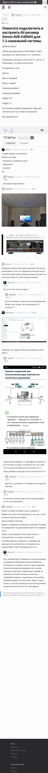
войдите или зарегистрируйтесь (31, 595)
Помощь (14, 771)
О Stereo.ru (15, 747)
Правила (14, 768)
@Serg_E (20, 177)
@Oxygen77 (22, 476)
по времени (24, 143)
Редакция (14, 754)
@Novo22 (21, 282)
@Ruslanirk (21, 552)
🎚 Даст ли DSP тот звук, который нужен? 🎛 (19, 2)
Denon (5, 23)
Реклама (14, 757)
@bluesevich (22, 294)
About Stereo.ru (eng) (18, 750)
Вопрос (6, 15)
